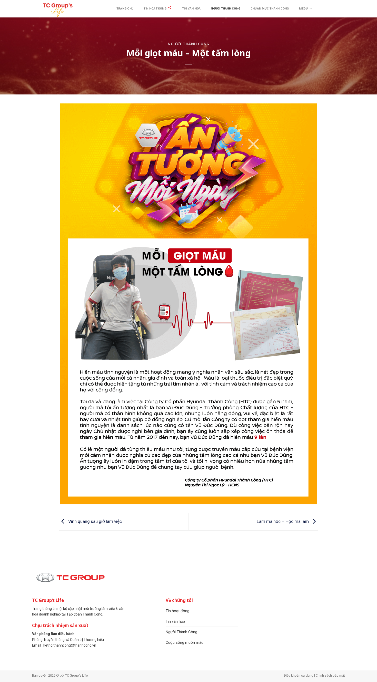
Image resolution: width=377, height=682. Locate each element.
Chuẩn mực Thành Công (270, 8)
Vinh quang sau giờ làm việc (94, 521)
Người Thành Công (225, 8)
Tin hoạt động (155, 8)
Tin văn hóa (191, 8)
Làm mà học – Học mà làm (283, 521)
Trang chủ (124, 8)
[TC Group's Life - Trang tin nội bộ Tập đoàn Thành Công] (57, 9)
